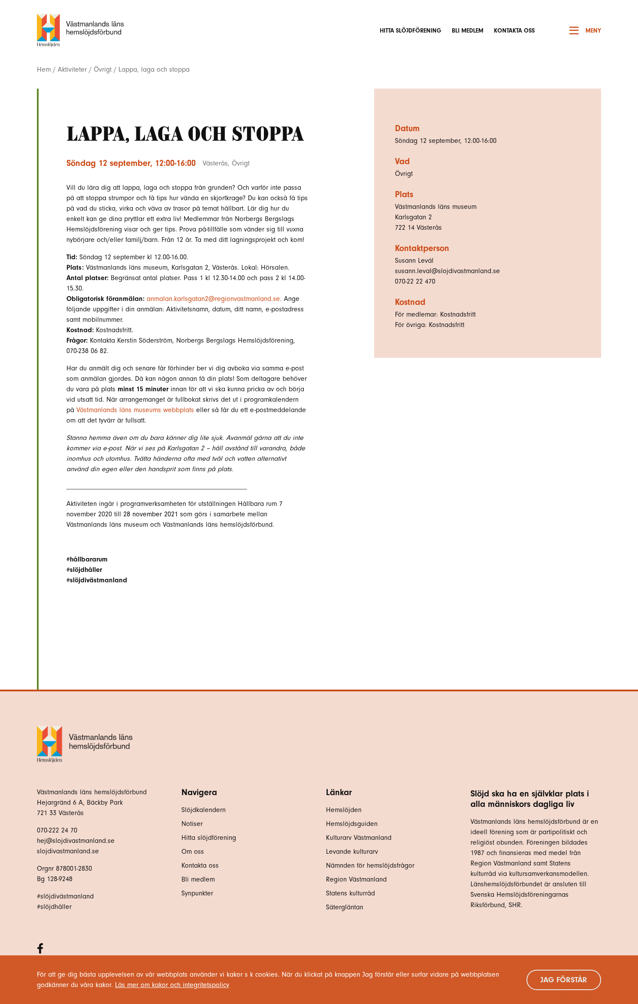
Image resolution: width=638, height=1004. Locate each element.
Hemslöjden (344, 810)
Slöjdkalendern (203, 810)
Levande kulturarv (352, 851)
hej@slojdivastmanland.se (76, 841)
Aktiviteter (72, 69)
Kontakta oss (514, 30)
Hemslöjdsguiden (352, 824)
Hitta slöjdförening (410, 30)
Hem (44, 69)
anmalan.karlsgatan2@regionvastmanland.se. (214, 299)
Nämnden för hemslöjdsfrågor (370, 865)
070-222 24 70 (57, 830)
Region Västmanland (356, 879)
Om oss (192, 851)
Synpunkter (197, 893)
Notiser (192, 824)
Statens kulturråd (350, 893)
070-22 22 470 (415, 281)
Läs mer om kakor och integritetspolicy (172, 985)
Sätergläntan (345, 907)
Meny (593, 30)
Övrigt (103, 69)
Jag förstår (563, 979)
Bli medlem (467, 30)
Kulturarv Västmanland (358, 838)
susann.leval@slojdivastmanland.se (447, 271)
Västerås (215, 163)
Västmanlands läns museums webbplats (135, 410)
